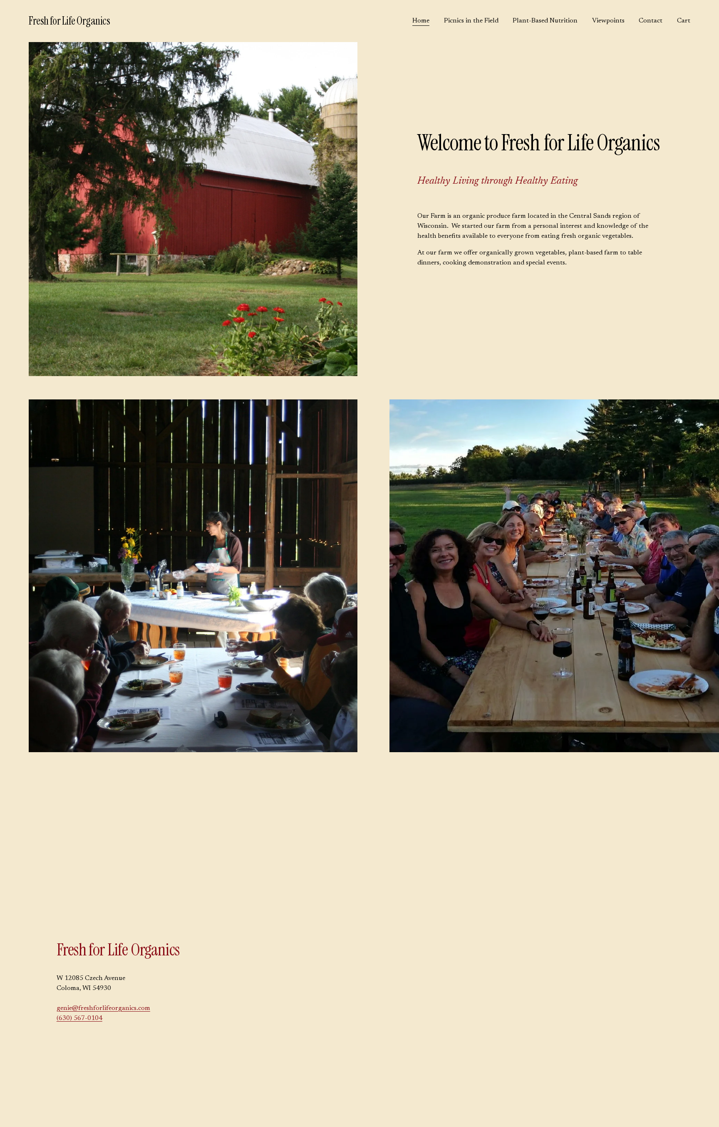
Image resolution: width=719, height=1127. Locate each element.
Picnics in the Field (471, 20)
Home (420, 20)
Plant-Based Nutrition (545, 20)
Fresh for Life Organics (69, 21)
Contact (650, 20)
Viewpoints (608, 20)
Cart (683, 20)
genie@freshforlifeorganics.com (103, 1008)
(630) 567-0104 (79, 1018)
